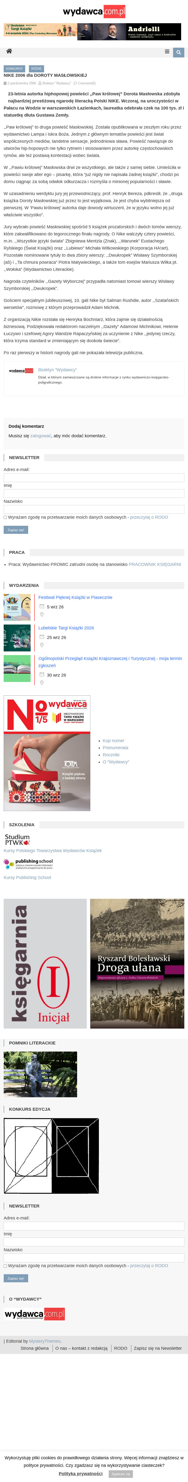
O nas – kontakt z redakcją (81, 1446)
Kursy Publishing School (27, 877)
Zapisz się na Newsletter (158, 1446)
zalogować (40, 435)
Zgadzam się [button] (121, 1474)
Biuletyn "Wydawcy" (57, 83)
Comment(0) (86, 83)
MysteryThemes (44, 1439)
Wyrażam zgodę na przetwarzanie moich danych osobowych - (87, 517)
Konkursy (14, 68)
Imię (8, 485)
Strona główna (35, 1446)
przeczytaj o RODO (149, 517)
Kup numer (113, 740)
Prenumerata (116, 747)
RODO (120, 1446)
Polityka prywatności (81, 1473)
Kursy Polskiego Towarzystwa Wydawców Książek (53, 850)
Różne (36, 68)
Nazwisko (13, 501)
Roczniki (112, 754)
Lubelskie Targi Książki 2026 (66, 628)
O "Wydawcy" (116, 761)
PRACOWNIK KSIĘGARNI (155, 564)
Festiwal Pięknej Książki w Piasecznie (75, 597)
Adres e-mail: (17, 469)
